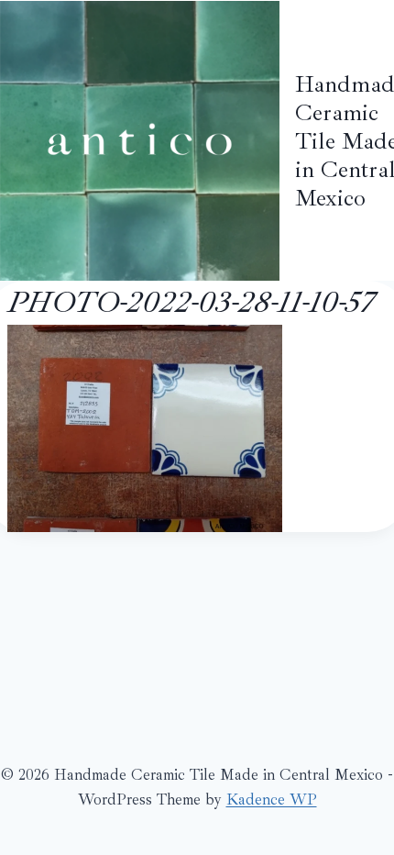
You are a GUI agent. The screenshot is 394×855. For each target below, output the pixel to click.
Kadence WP (271, 799)
